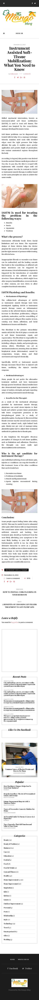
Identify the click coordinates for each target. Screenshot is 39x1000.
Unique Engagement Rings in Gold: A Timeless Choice (17, 802)
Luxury (6, 900)
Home (12, 959)
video (6, 936)
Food (6, 864)
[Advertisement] (19, 650)
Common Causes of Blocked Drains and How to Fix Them (19, 770)
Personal (7, 908)
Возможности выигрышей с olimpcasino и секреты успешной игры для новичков (19, 702)
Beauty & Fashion (9, 797)
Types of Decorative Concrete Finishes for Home (19, 810)
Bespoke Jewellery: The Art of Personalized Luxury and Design (19, 795)
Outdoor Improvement (12, 904)
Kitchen (6, 896)
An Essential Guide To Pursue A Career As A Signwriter (19, 818)
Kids (5, 892)
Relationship (8, 916)
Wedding (7, 940)
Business (6, 790)
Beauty (6, 840)
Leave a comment (13, 578)
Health (28, 74)
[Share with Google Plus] (21, 77)
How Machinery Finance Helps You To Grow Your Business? (17, 787)
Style (5, 920)
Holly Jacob (14, 74)
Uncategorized (9, 932)
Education (7, 856)
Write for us (23, 959)
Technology (8, 924)
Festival (6, 860)
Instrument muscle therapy (16, 570)
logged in (14, 622)
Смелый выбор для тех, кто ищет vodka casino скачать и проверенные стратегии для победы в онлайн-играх (19, 684)
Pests (6, 912)
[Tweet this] (18, 77)
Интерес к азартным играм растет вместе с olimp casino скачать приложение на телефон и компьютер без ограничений (18, 718)
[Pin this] (24, 77)
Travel (6, 928)
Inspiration (8, 888)
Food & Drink (9, 868)
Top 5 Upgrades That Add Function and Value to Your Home (18, 825)
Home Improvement (19, 773)
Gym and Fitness (10, 872)
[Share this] (14, 77)
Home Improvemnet (11, 884)
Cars (5, 852)
